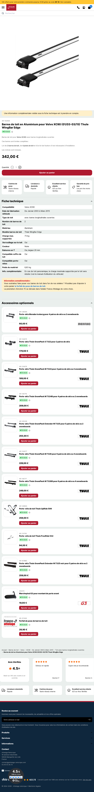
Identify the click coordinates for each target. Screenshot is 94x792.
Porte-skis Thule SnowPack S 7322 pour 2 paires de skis (44, 342)
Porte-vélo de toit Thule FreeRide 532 (36, 536)
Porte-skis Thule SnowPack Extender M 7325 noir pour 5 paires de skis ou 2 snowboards (53, 564)
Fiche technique (12, 201)
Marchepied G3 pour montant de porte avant (39, 593)
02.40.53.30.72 (7, 764)
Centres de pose (12, 185)
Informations (7, 743)
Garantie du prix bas (83, 185)
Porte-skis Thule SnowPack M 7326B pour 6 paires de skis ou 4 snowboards (53, 481)
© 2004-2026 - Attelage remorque (14, 786)
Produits (5, 732)
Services (6, 738)
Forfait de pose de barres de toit (33, 621)
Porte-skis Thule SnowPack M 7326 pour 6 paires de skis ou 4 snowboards (52, 454)
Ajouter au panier (47, 172)
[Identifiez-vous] (83, 7)
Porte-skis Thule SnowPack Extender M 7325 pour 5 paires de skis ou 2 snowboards (51, 425)
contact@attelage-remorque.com (14, 762)
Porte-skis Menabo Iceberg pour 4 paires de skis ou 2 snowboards (49, 314)
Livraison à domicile (35, 185)
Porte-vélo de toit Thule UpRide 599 (35, 508)
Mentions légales (35, 786)
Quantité (5, 167)
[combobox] (47, 13)
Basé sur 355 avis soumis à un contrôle (14, 677)
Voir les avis (87, 780)
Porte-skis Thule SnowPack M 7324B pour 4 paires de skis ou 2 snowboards (53, 396)
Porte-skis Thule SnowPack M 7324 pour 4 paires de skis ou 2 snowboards (52, 369)
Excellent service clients (59, 185)
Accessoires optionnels (18, 303)
